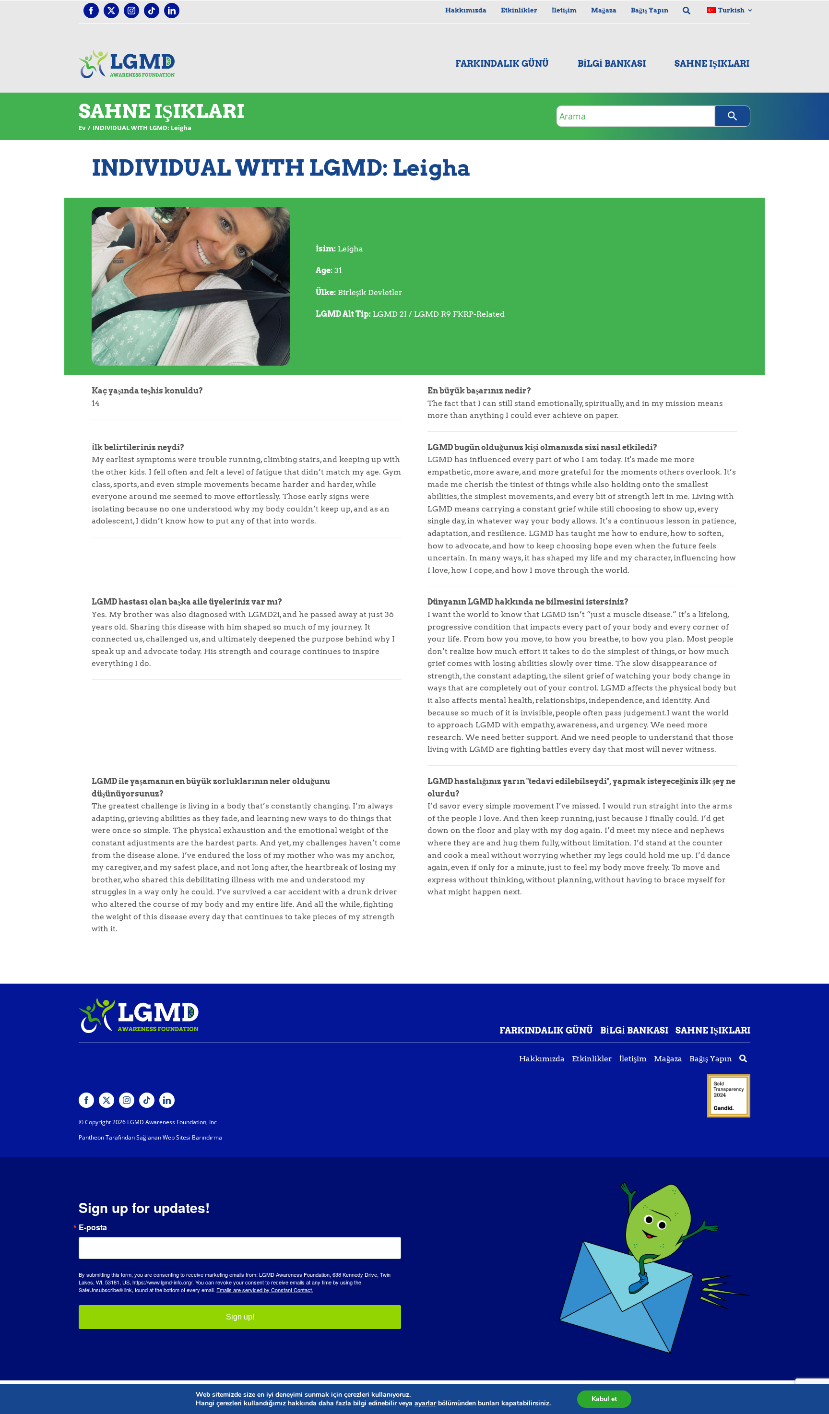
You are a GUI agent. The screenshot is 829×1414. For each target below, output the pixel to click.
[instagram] (131, 10)
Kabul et (604, 1398)
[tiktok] (151, 10)
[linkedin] (171, 10)
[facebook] (91, 10)
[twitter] (111, 10)
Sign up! (240, 1317)
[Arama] (732, 116)
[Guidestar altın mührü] (728, 1078)
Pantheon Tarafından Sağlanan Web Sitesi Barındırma (150, 1137)
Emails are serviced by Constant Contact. (264, 1290)
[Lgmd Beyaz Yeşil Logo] (139, 1002)
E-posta (93, 1227)
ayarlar (425, 1403)
